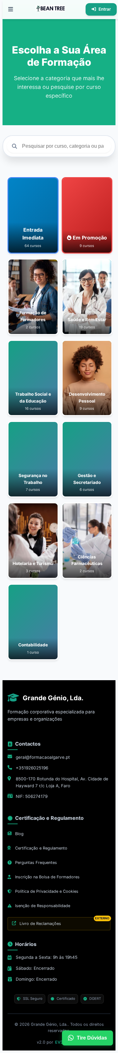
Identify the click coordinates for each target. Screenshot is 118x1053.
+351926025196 (32, 767)
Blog (19, 833)
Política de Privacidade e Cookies (46, 891)
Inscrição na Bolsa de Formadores (47, 877)
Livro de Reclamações (65, 921)
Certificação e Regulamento (41, 848)
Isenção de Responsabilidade (42, 905)
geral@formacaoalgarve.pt (43, 757)
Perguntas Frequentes (36, 862)
